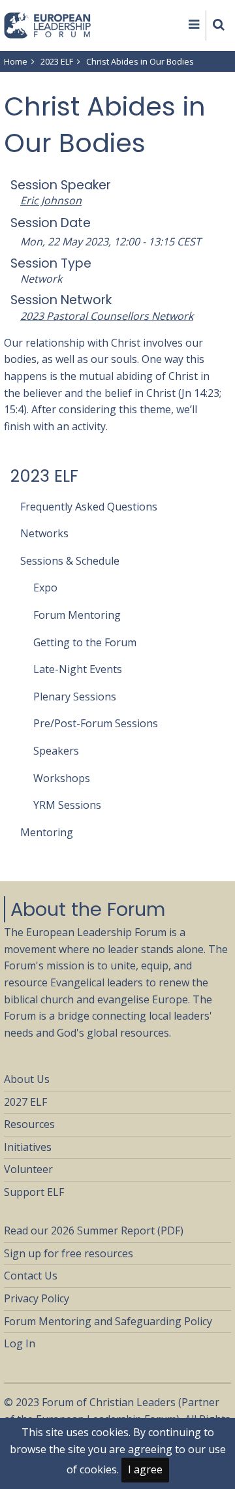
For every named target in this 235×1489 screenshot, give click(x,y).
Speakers (56, 751)
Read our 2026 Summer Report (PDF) (93, 1230)
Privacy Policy (36, 1298)
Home (15, 61)
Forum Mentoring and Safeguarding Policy (108, 1321)
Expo (45, 587)
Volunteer (28, 1169)
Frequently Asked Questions (88, 506)
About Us (27, 1079)
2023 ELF (56, 61)
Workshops (61, 778)
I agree (145, 1469)
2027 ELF (25, 1102)
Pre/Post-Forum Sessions (95, 723)
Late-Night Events (77, 669)
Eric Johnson (51, 200)
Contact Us (30, 1275)
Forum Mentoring (77, 615)
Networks (44, 533)
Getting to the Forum (84, 642)
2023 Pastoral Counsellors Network (106, 316)
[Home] (47, 24)
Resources (29, 1124)
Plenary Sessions (74, 696)
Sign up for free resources (68, 1253)
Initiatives (28, 1147)
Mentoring (46, 832)
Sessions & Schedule (69, 561)
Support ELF (34, 1192)
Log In (19, 1343)
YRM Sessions (67, 805)
